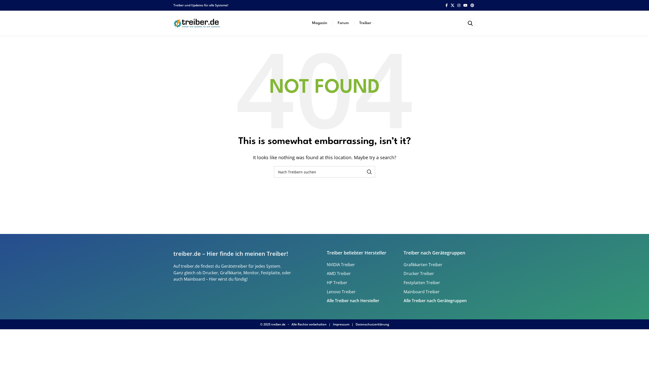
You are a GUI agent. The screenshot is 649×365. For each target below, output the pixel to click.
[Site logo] (197, 23)
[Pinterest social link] (472, 5)
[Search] (470, 23)
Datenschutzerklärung (372, 324)
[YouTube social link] (465, 5)
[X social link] (452, 5)
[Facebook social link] (446, 5)
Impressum (341, 324)
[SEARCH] (369, 172)
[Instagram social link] (459, 5)
